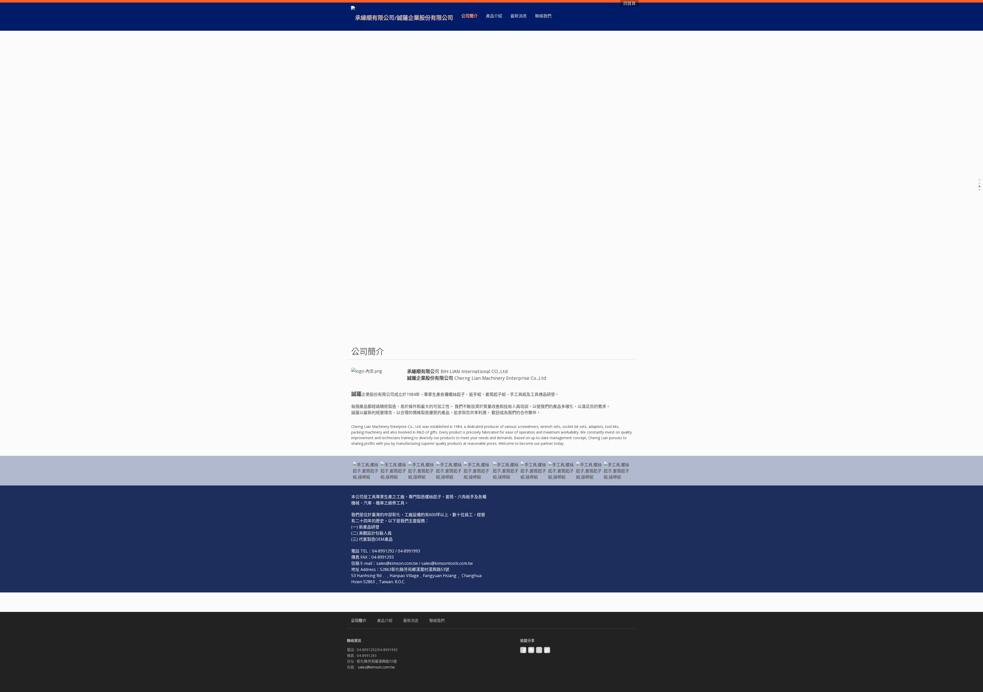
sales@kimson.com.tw (376, 667)
